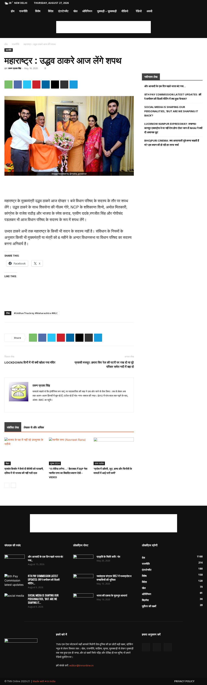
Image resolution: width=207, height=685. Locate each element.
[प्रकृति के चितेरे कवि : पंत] (83, 562)
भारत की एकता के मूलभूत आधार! (112, 595)
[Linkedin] (46, 84)
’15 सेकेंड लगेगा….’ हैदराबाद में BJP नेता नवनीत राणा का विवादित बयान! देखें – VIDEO (68, 473)
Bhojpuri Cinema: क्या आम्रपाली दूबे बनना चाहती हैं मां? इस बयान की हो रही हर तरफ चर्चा (171, 143)
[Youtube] (199, 3)
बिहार (8, 463)
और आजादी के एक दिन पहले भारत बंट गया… (165, 86)
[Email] (55, 84)
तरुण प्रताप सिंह (14, 68)
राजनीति (23, 11)
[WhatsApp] (8, 84)
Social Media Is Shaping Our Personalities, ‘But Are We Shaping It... (43, 599)
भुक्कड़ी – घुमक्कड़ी (107, 11)
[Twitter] (193, 3)
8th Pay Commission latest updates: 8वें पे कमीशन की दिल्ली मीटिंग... (44, 579)
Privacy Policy (184, 681)
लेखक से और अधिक (34, 427)
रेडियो (139, 11)
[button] (198, 11)
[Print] (64, 84)
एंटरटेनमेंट (63, 11)
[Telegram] (74, 84)
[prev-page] (7, 485)
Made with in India (44, 681)
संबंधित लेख (13, 427)
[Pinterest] (36, 84)
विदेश (50, 11)
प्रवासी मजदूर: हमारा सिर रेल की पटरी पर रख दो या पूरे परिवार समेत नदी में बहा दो (104, 364)
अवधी (149, 11)
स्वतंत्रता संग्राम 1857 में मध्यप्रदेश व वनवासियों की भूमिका (114, 577)
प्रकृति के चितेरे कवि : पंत (108, 556)
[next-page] (13, 485)
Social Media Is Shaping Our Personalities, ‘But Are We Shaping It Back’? (171, 111)
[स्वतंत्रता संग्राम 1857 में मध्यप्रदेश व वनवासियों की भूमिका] (83, 581)
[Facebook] (186, 3)
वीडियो (124, 11)
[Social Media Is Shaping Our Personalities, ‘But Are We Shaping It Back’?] (14, 600)
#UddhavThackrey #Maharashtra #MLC (36, 313)
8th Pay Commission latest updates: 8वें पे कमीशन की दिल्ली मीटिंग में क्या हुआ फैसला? (172, 96)
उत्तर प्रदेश (99, 463)
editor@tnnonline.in (81, 665)
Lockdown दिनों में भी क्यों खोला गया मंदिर (29, 362)
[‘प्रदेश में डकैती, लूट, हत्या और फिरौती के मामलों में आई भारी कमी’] (114, 451)
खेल (75, 11)
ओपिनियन (87, 11)
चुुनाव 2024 (55, 463)
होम (12, 11)
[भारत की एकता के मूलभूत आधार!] (83, 600)
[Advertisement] (103, 27)
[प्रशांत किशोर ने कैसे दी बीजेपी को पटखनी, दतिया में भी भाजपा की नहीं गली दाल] (24, 451)
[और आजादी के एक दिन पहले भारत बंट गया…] (14, 562)
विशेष (37, 11)
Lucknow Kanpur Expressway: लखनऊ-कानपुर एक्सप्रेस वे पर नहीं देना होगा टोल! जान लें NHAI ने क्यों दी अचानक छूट (173, 128)
